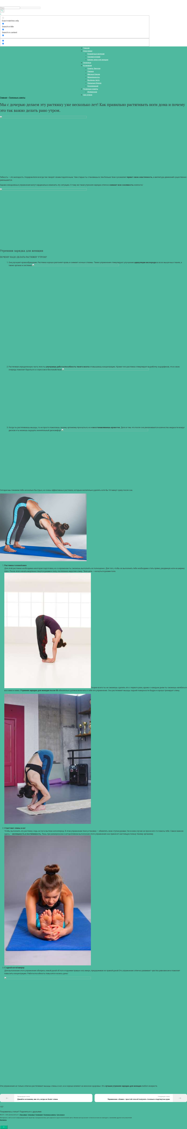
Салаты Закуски (93, 68)
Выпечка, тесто (93, 80)
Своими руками (93, 57)
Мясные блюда (93, 74)
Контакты (3, 1120)
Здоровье (87, 63)
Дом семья (87, 51)
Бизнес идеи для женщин (97, 60)
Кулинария (87, 66)
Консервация (92, 86)
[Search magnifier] (2, 10)
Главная (86, 48)
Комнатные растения (95, 54)
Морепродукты (93, 77)
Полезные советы (90, 89)
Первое (90, 71)
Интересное (92, 92)
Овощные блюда (94, 83)
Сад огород (87, 95)
